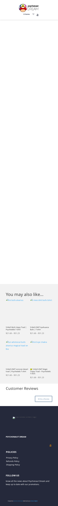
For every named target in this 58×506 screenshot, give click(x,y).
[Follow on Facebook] (19, 492)
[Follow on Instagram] (13, 492)
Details (33, 230)
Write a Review (43, 399)
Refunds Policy (12, 461)
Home (5, 28)
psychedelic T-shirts (36, 279)
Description (15, 230)
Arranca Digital (33, 501)
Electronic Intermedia (18, 501)
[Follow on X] (8, 492)
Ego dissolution (15, 28)
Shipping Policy (13, 464)
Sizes (8, 168)
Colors (9, 159)
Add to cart (29, 196)
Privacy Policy (12, 457)
